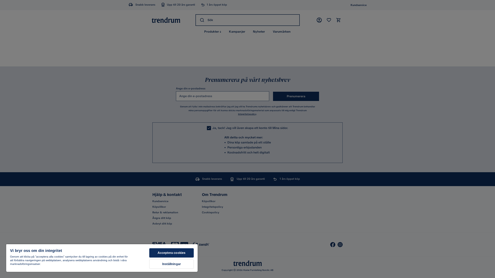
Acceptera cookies (172, 252)
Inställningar (171, 264)
